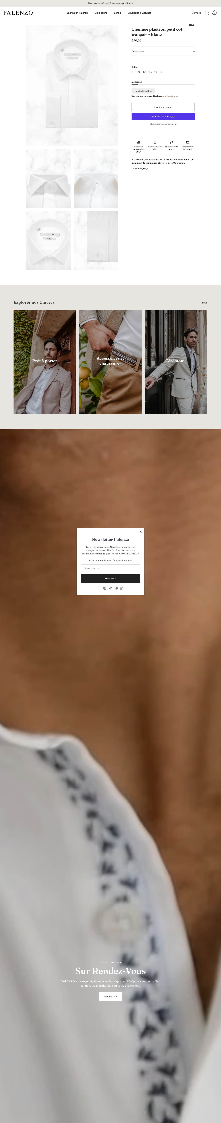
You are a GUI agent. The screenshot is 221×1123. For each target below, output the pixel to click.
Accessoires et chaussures (110, 361)
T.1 (133, 72)
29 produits (176, 365)
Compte (196, 12)
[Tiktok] (110, 587)
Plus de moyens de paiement (163, 124)
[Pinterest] (116, 587)
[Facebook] (99, 587)
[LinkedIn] (121, 587)
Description (138, 51)
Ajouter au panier (163, 107)
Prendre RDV (110, 996)
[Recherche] (207, 13)
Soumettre (110, 578)
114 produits (110, 367)
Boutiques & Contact (139, 12)
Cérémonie (176, 360)
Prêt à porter (44, 360)
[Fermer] (140, 531)
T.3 (144, 72)
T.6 (161, 72)
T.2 (138, 72)
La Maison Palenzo (77, 12)
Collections (101, 12)
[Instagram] (104, 587)
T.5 (155, 72)
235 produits (45, 365)
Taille (135, 67)
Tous (204, 302)
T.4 (150, 72)
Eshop (117, 12)
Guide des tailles (143, 90)
